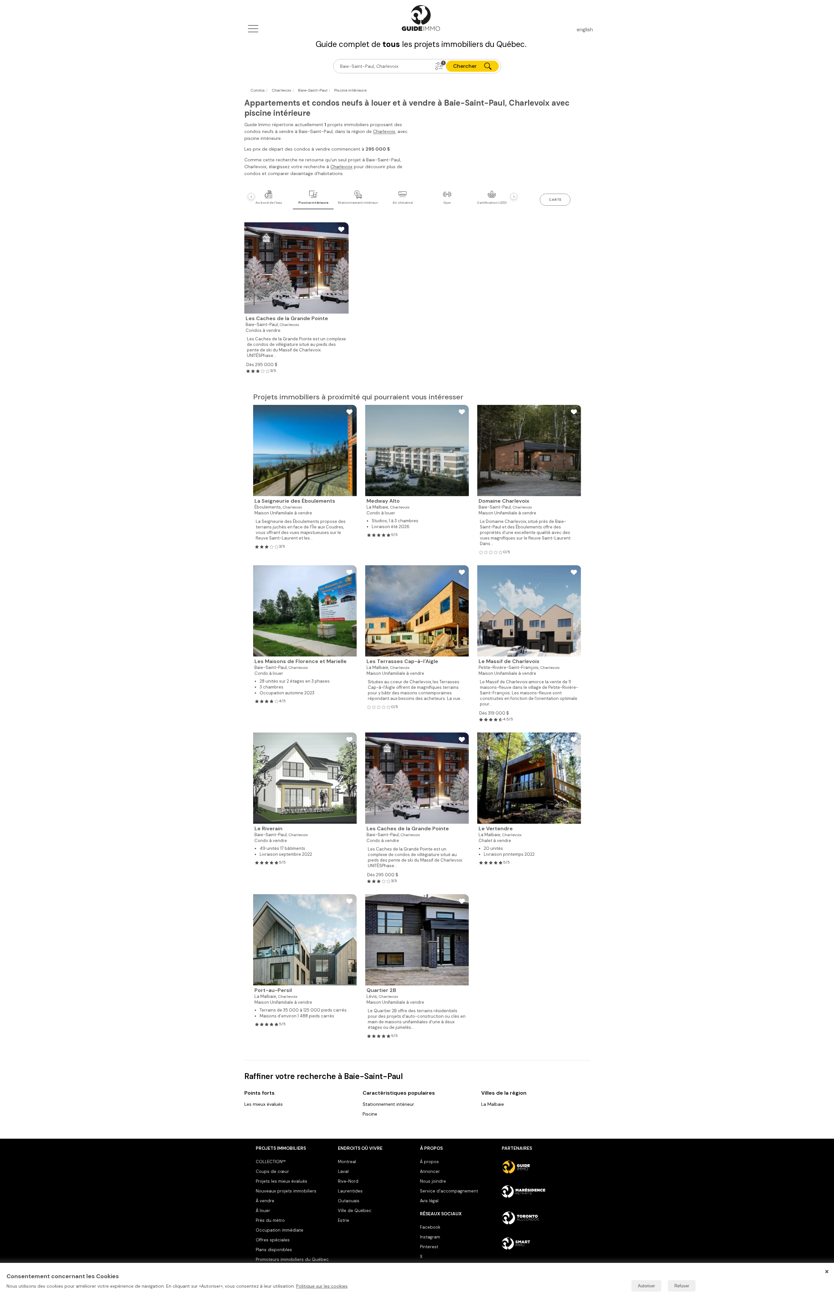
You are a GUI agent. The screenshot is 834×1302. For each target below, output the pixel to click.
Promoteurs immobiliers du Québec (292, 1259)
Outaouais (348, 1201)
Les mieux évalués (263, 1104)
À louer (263, 1210)
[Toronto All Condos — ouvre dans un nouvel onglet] (540, 1217)
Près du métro (270, 1220)
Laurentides (350, 1191)
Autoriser (646, 1285)
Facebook (430, 1227)
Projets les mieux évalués (281, 1181)
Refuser (681, 1285)
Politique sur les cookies (322, 1286)
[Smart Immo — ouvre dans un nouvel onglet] (540, 1243)
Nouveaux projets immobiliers (286, 1191)
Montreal (347, 1161)
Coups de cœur (272, 1171)
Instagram (430, 1237)
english (585, 29)
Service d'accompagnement (449, 1191)
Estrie (343, 1220)
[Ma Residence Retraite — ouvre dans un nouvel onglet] (540, 1192)
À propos (429, 1161)
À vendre (265, 1201)
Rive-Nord (348, 1181)
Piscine (370, 1114)
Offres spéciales (273, 1240)
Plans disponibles (274, 1249)
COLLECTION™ (271, 1161)
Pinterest (429, 1247)
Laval (343, 1171)
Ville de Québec (354, 1210)
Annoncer (430, 1171)
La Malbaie (492, 1104)
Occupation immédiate (279, 1230)
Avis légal (429, 1201)
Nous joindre (433, 1181)
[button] (439, 66)
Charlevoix (384, 131)
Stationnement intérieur (388, 1104)
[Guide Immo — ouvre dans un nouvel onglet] (540, 1167)
